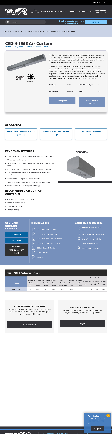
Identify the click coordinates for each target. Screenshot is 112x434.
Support (73, 11)
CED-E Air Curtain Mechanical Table (49, 239)
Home (5, 31)
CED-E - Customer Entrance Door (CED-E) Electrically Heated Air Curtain (43, 31)
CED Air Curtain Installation (46, 248)
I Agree (97, 428)
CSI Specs (16, 240)
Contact (103, 2)
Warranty (40, 257)
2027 (11, 250)
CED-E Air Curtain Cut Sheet (47, 230)
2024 (16, 253)
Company (95, 2)
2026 (16, 250)
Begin (82, 323)
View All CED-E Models (92, 101)
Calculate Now (29, 325)
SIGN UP (95, 22)
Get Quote (62, 100)
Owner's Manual (42, 252)
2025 (22, 250)
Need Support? (100, 10)
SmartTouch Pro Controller (92, 239)
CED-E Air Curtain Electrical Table (48, 243)
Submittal (16, 234)
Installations (61, 11)
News (92, 11)
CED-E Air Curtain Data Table (47, 234)
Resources (83, 11)
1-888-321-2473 (100, 12)
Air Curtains (13, 31)
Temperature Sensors (90, 244)
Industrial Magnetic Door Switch (93, 234)
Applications (47, 11)
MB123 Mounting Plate (90, 248)
